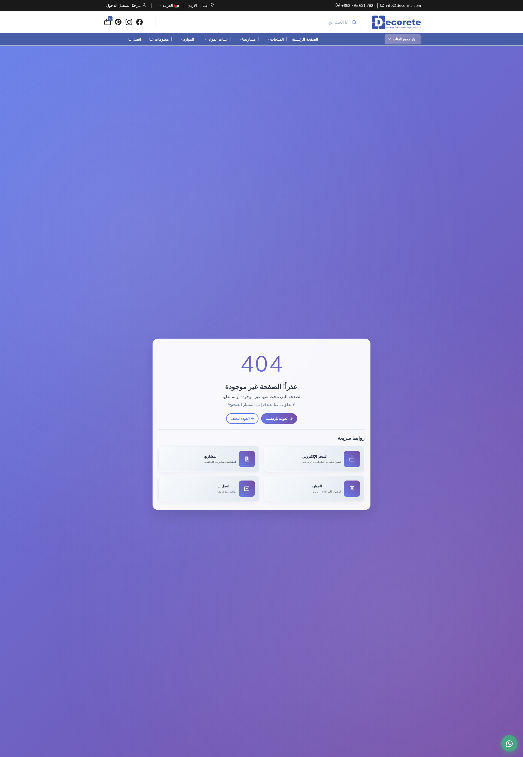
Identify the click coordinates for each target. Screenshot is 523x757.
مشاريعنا (249, 39)
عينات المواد (218, 39)
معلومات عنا (159, 39)
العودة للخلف (240, 418)
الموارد (188, 39)
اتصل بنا (134, 39)
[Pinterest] (118, 22)
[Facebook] (139, 22)
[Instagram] (128, 22)
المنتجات (277, 39)
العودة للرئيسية (277, 418)
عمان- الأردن (198, 5)
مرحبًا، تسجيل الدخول (124, 5)
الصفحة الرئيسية (305, 39)
